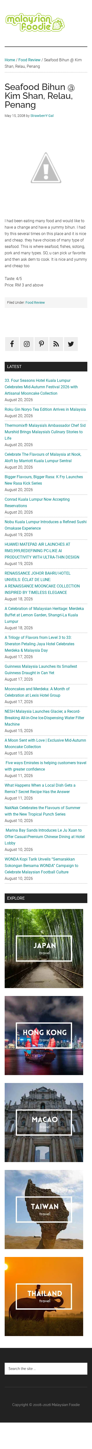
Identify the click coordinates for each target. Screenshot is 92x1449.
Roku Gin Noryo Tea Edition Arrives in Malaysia (45, 409)
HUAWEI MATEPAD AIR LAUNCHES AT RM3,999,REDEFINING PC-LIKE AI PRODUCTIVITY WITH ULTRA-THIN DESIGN (42, 551)
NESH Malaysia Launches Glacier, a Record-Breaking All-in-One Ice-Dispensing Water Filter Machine (44, 718)
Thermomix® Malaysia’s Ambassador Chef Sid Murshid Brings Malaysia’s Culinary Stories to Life (45, 432)
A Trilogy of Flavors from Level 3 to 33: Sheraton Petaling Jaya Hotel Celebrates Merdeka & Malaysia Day (39, 644)
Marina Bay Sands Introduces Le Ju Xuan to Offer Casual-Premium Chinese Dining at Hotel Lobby (45, 836)
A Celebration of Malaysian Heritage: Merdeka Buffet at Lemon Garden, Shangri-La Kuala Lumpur (44, 615)
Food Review (29, 60)
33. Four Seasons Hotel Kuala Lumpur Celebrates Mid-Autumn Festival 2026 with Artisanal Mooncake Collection (41, 387)
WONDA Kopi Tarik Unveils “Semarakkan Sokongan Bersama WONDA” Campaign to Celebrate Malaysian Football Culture (41, 865)
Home (10, 60)
